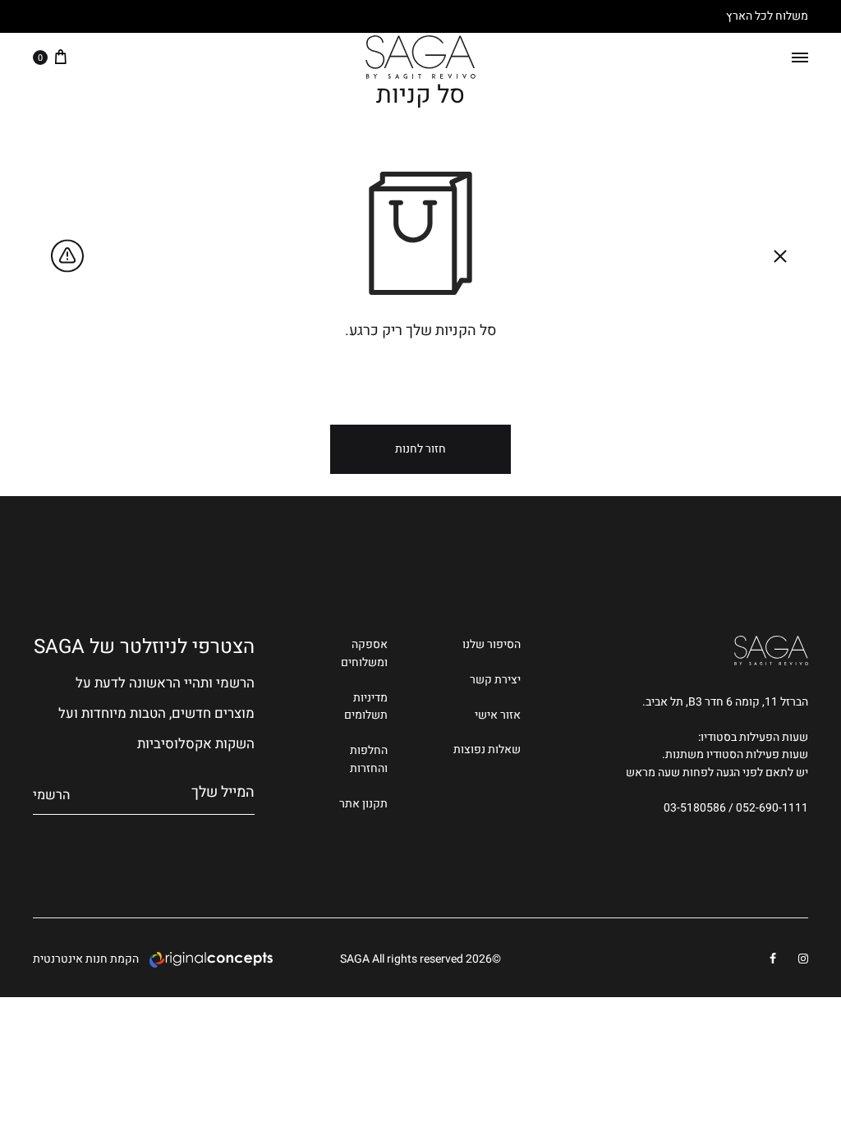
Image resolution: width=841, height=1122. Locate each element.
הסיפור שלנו (491, 644)
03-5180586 (695, 807)
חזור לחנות (420, 449)
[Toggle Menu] (800, 57)
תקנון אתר (363, 803)
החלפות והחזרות (369, 759)
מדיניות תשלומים (366, 706)
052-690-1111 (772, 807)
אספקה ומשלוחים (364, 653)
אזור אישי (498, 715)
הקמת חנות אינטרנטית (86, 959)
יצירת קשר (495, 679)
